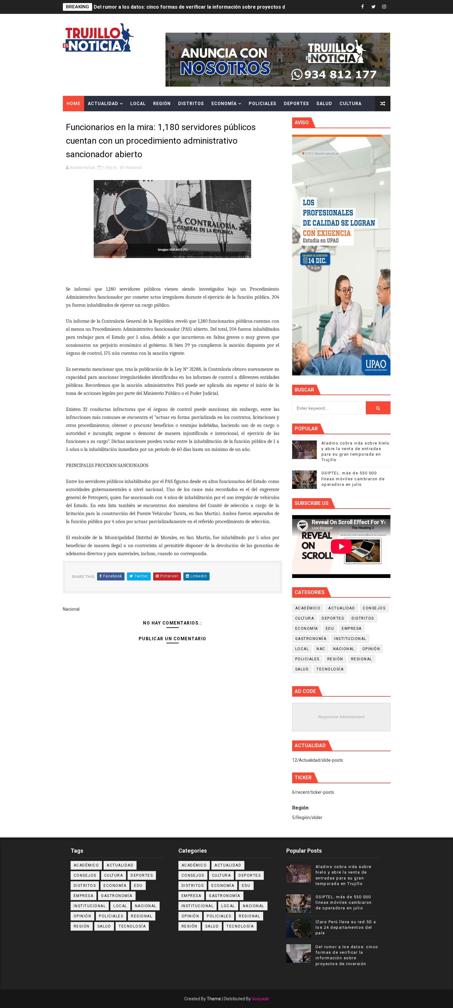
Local (138, 103)
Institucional (350, 639)
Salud (324, 103)
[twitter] (373, 7)
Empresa (352, 628)
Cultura (350, 103)
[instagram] (384, 7)
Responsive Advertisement (341, 717)
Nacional (134, 167)
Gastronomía (311, 639)
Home (73, 103)
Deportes (296, 103)
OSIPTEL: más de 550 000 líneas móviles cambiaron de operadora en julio (353, 478)
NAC (320, 649)
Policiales (262, 103)
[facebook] (362, 7)
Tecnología (330, 669)
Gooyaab (260, 998)
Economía (224, 103)
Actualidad (103, 103)
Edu (330, 628)
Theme (214, 998)
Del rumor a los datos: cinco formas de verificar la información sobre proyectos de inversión (202, 7)
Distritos (191, 103)
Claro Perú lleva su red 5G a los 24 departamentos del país (346, 927)
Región (162, 103)
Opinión (371, 649)
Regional (361, 659)
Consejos (374, 608)
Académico (308, 608)
